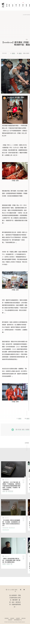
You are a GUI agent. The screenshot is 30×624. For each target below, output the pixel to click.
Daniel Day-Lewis (5, 529)
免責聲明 (18, 618)
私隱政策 (12, 618)
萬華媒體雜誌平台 (18, 619)
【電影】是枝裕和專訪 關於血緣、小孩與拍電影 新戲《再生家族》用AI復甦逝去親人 (11, 560)
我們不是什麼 (10, 491)
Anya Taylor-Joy (12, 527)
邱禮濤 (3, 491)
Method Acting (5, 527)
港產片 (23, 429)
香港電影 (27, 429)
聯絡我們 (10, 619)
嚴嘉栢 (13, 53)
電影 (27, 39)
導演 (6, 491)
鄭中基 (19, 429)
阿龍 (17, 429)
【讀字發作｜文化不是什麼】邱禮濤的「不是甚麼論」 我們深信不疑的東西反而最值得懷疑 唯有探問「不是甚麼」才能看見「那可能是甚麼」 (11, 485)
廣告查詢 (23, 618)
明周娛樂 (7, 618)
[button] (11, 589)
